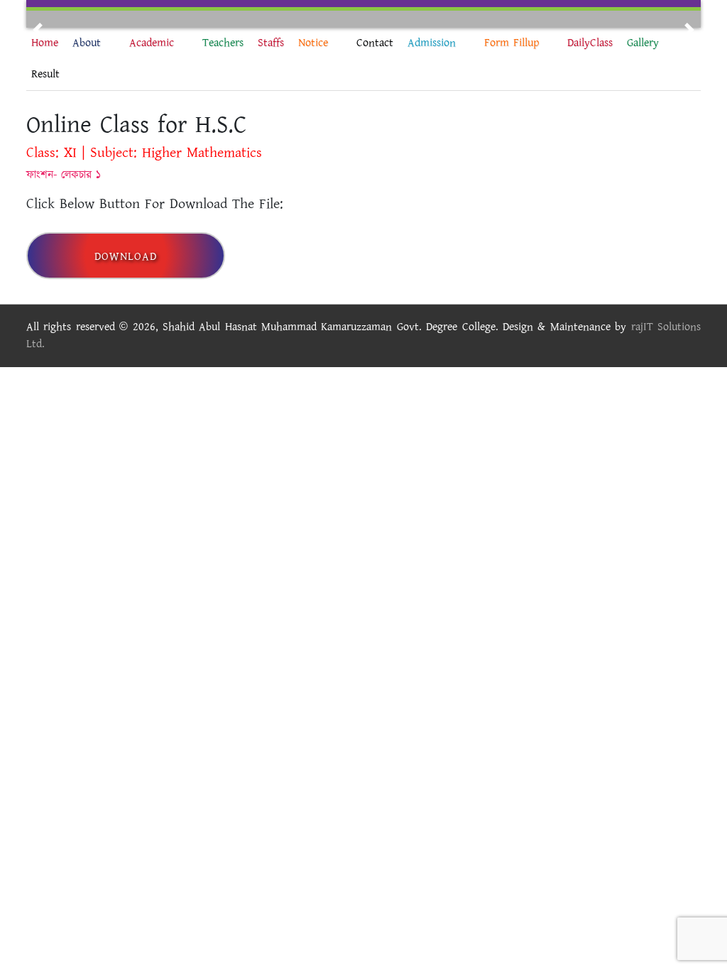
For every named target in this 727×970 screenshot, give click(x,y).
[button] (37, 29)
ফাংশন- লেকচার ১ (63, 175)
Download (125, 257)
